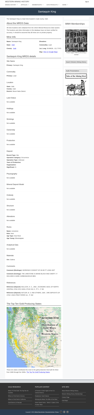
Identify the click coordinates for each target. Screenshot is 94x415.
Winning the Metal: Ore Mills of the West (46, 399)
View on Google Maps (50, 52)
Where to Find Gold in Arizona (16, 396)
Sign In (87, 1)
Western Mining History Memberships (72, 394)
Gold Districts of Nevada (15, 402)
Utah (13, 45)
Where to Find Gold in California (17, 399)
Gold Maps (65, 400)
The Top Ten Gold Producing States (38, 372)
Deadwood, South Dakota (42, 396)
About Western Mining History (70, 390)
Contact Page (65, 397)
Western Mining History (17, 2)
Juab (14, 48)
